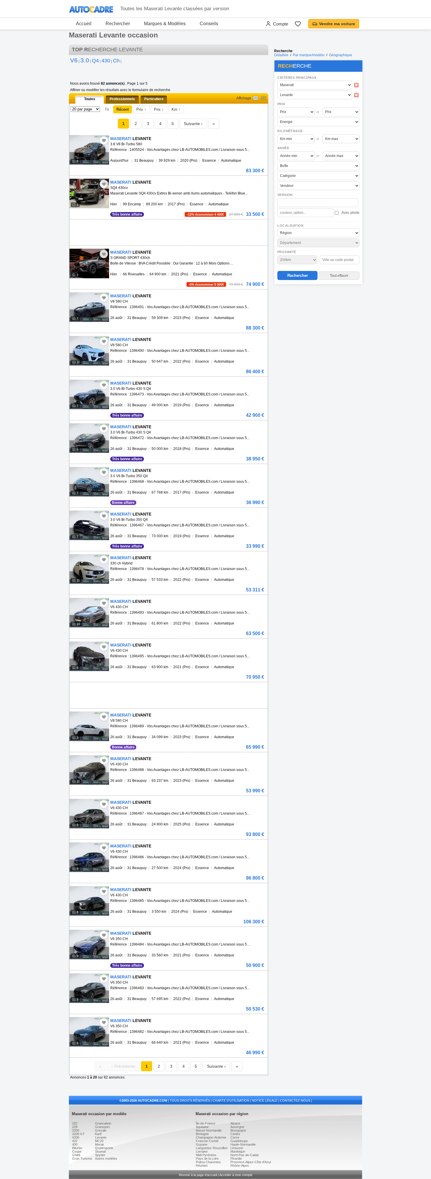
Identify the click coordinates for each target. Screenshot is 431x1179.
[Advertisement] (318, 324)
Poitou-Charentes (208, 1162)
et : (318, 112)
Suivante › (193, 123)
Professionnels (122, 99)
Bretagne (202, 1134)
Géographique (340, 55)
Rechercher (118, 23)
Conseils (209, 23)
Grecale (100, 1130)
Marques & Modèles (165, 23)
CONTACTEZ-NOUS (295, 1100)
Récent (122, 109)
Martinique (237, 1151)
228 (74, 1127)
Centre (235, 1134)
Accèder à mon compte (235, 1175)
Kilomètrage (290, 131)
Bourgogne (238, 1130)
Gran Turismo (82, 1158)
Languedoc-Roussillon (212, 1148)
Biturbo (77, 1148)
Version (285, 195)
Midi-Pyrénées (206, 1155)
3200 (75, 1130)
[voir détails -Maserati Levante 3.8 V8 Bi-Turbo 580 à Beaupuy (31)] (89, 150)
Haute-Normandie (243, 1144)
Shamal (100, 1151)
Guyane (201, 1144)
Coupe (77, 1151)
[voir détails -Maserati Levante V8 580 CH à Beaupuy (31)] (89, 307)
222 (74, 1123)
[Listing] (255, 98)
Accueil (83, 23)
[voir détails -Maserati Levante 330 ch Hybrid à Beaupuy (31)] (89, 569)
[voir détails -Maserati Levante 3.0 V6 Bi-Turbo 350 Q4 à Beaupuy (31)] (89, 481)
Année (283, 148)
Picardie (236, 1158)
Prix (281, 104)
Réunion (202, 1165)
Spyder (100, 1155)
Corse (234, 1137)
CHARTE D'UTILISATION (231, 1100)
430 (74, 1144)
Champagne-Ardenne (211, 1137)
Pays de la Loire (207, 1158)
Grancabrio (103, 1123)
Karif (98, 1134)
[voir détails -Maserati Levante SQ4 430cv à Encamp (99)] (89, 193)
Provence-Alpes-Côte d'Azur (250, 1162)
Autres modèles (106, 1158)
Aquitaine (202, 1127)
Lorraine (202, 1151)
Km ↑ (176, 109)
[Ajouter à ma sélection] (104, 140)
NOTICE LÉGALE (264, 1100)
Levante (100, 1137)
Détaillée (281, 55)
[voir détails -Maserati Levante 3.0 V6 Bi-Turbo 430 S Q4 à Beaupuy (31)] (89, 394)
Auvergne (237, 1127)
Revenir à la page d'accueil (198, 1175)
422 (74, 1141)
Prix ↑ (141, 109)
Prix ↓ (159, 109)
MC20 (99, 1141)
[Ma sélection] (297, 24)
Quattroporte (104, 1148)
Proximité (286, 252)
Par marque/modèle (309, 55)
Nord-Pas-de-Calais (244, 1155)
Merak (99, 1144)
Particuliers (154, 99)
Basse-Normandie (209, 1130)
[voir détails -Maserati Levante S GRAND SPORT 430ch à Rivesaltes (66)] (89, 263)
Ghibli (76, 1155)
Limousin (236, 1148)
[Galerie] (263, 98)
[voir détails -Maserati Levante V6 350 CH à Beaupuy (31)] (89, 944)
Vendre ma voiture (337, 23)
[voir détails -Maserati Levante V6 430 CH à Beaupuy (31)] (89, 612)
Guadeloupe (239, 1141)
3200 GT (78, 1134)
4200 (75, 1137)
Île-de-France (205, 1123)
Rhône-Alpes (239, 1165)
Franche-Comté (207, 1141)
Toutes (89, 99)
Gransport (102, 1127)
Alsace (235, 1123)
